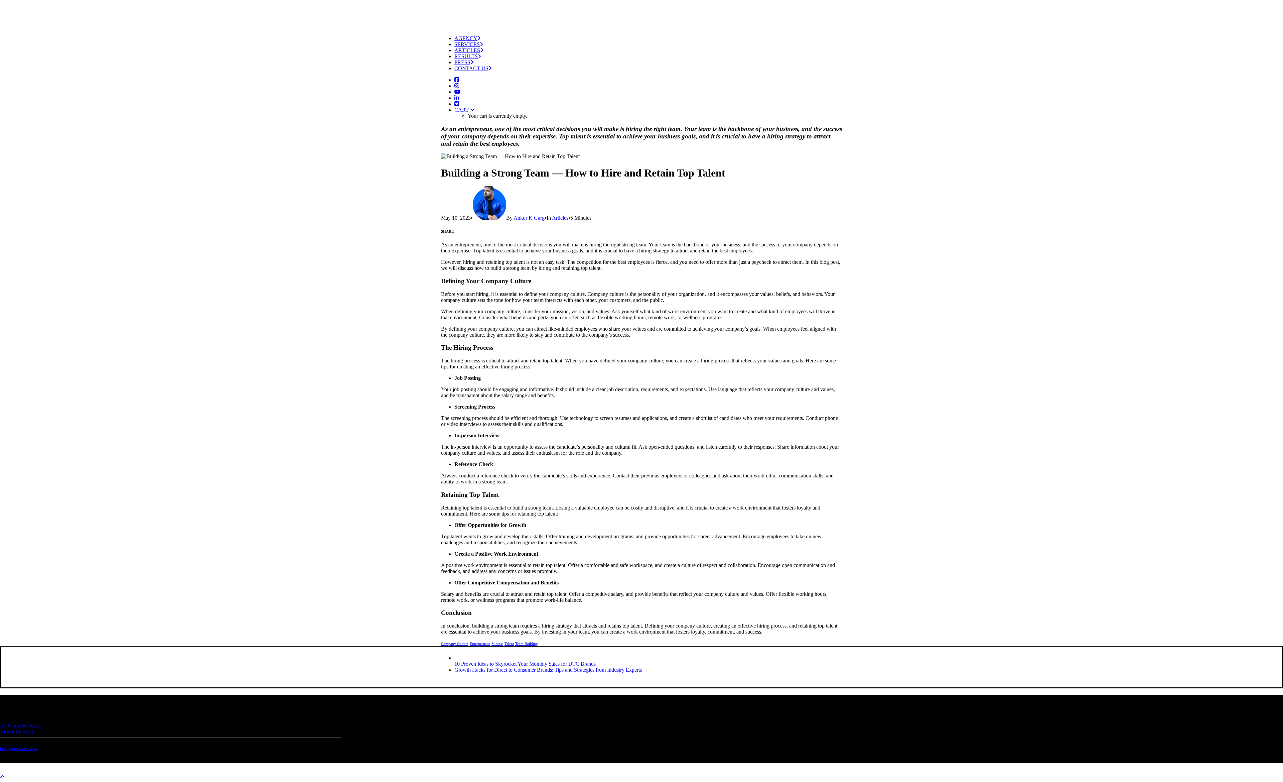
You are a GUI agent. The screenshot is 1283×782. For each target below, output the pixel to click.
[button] (456, 80)
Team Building (526, 644)
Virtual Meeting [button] (16, 732)
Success (497, 644)
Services (467, 44)
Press (462, 62)
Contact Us (471, 68)
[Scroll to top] (6, 776)
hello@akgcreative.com (19, 749)
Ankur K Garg (529, 218)
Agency (465, 38)
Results (466, 56)
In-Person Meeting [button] (19, 726)
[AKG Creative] (641, 12)
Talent (509, 644)
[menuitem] (648, 38)
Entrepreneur (480, 644)
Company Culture (454, 644)
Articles (467, 50)
